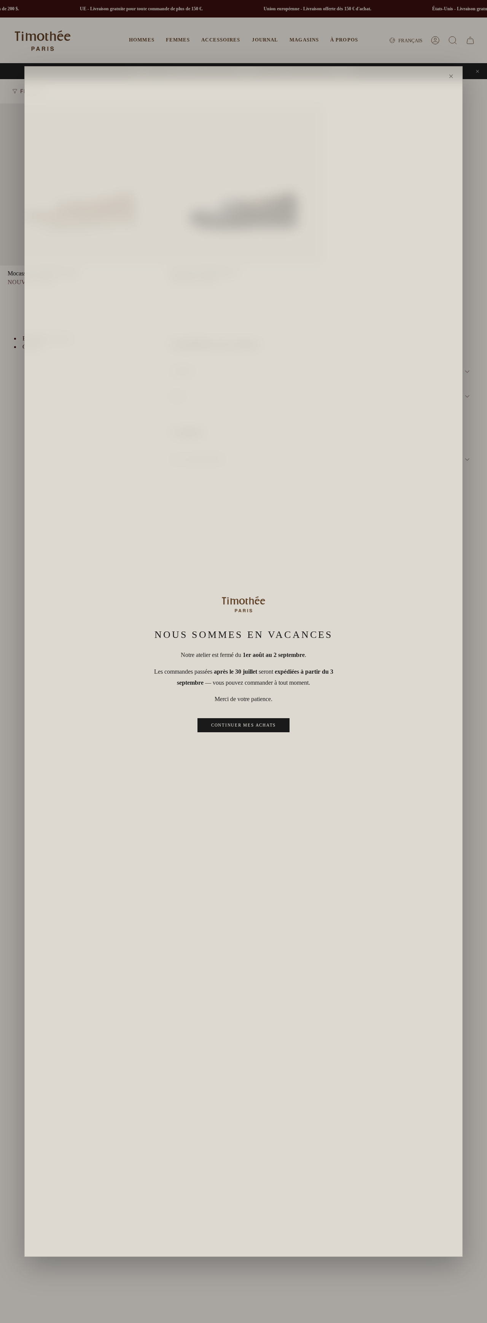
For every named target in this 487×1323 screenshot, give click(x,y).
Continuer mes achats (243, 725)
